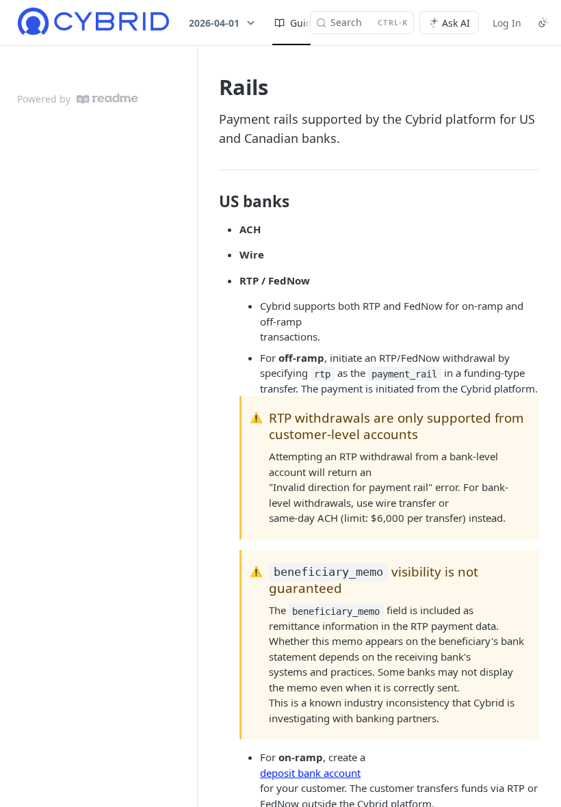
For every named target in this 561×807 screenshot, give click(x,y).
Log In (507, 22)
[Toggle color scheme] (543, 23)
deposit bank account (310, 773)
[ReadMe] (107, 99)
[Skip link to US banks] (210, 202)
